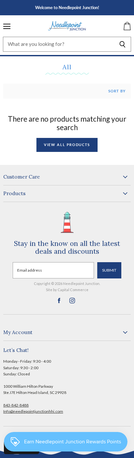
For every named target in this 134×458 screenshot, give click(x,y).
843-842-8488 (16, 405)
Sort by (117, 91)
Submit (109, 270)
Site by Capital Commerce (67, 290)
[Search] (122, 44)
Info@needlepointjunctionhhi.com (33, 411)
